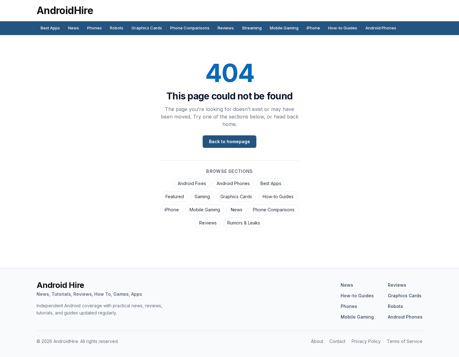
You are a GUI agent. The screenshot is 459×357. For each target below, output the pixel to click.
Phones (94, 27)
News (73, 27)
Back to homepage (229, 141)
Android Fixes (192, 183)
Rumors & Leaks (243, 222)
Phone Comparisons (190, 27)
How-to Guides (342, 27)
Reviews (226, 27)
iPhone (313, 27)
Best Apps (50, 27)
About (317, 341)
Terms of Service (404, 341)
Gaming (202, 196)
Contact (337, 341)
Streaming (252, 27)
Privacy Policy (366, 341)
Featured (174, 196)
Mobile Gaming (284, 27)
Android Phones (380, 27)
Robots (116, 27)
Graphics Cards (146, 27)
